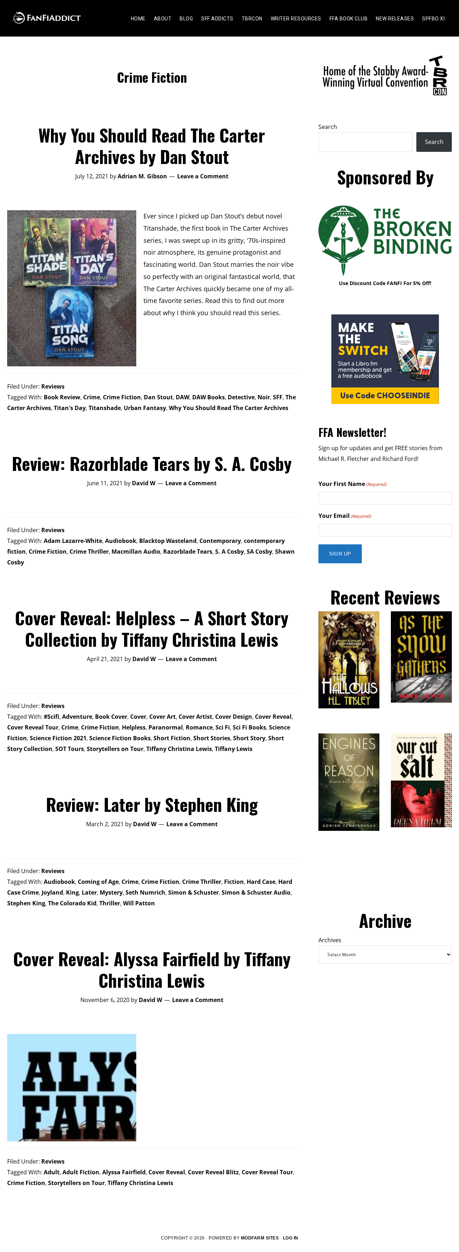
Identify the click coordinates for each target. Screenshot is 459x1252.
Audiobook (120, 541)
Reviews (53, 386)
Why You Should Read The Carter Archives (228, 408)
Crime (91, 397)
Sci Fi (223, 727)
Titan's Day (70, 408)
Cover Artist (195, 717)
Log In (290, 1238)
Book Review (62, 397)
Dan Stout (158, 397)
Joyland (52, 892)
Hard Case (261, 882)
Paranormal (165, 727)
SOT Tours (69, 749)
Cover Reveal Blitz (213, 1172)
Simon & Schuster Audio (256, 892)
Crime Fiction (122, 397)
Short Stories (211, 738)
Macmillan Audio (136, 551)
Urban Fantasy (145, 408)
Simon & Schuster (193, 892)
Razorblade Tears (187, 551)
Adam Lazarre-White (73, 541)
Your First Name (352, 484)
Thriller (109, 903)
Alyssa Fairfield (124, 1172)
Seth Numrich (145, 892)
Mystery (111, 892)
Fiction (234, 882)
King (72, 892)
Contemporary (220, 541)
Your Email (345, 516)
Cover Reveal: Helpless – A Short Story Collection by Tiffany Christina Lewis (151, 628)
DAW (182, 397)
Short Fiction (171, 738)
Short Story (249, 738)
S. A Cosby (229, 551)
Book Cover (111, 717)
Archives (329, 940)
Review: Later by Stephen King (152, 804)
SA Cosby (259, 551)
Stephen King (26, 903)
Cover (138, 717)
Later (89, 892)
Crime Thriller (89, 551)
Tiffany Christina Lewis (179, 749)
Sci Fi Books (249, 727)
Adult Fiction (80, 1172)
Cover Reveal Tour (32, 727)
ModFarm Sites (260, 1238)
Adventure (77, 717)
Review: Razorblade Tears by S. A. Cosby (152, 463)
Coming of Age (98, 882)
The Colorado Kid (72, 903)
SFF (278, 397)
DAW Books (208, 397)
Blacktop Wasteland (168, 541)
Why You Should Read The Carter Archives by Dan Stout (151, 145)
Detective (241, 397)
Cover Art (162, 717)
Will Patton (139, 903)
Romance (199, 727)
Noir (263, 397)
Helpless (134, 727)
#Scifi (51, 717)
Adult (52, 1172)
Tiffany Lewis (233, 749)
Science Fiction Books (120, 738)
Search (327, 127)
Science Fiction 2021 (58, 738)
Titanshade (105, 408)
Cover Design (233, 717)
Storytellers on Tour (115, 749)
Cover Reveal (273, 717)
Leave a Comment (202, 176)
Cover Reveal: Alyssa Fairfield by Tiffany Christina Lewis (151, 969)
